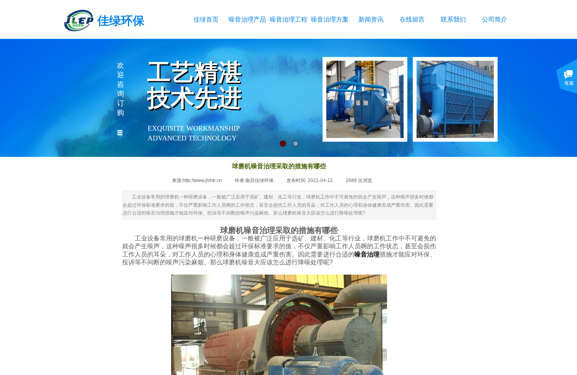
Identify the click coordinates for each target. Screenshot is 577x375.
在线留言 (412, 19)
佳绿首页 (206, 19)
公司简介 (494, 19)
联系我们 (453, 19)
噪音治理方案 (329, 19)
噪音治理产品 (247, 19)
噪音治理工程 (288, 19)
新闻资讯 (370, 19)
